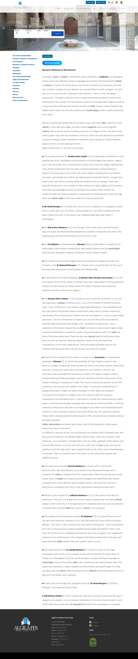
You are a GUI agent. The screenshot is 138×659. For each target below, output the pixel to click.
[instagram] (112, 2)
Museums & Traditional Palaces (24, 64)
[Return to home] (20, 5)
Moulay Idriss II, (75, 303)
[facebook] (109, 2)
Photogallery (112, 9)
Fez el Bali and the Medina (22, 56)
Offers (95, 9)
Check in (17, 30)
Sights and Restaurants (21, 79)
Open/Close (47, 56)
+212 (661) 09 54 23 (61, 630)
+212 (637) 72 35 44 (63, 639)
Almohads (59, 533)
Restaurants (17, 73)
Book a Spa (90, 2)
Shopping (16, 67)
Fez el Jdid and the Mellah (22, 76)
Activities (16, 88)
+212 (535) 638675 (59, 633)
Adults (39, 30)
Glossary (16, 91)
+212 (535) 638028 (61, 627)
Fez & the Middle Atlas (83, 9)
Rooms (59, 9)
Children (46, 30)
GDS (109, 634)
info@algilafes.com (61, 636)
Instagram (95, 626)
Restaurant (103, 9)
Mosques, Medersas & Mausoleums (25, 59)
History (15, 94)
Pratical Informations (20, 100)
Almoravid (47, 374)
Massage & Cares (69, 9)
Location (121, 9)
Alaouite (46, 231)
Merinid (45, 470)
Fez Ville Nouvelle (19, 82)
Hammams (16, 70)
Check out (28, 30)
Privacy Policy (93, 634)
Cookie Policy (103, 634)
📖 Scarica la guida (52, 63)
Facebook (95, 622)
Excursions (16, 85)
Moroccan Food (18, 97)
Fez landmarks (18, 61)
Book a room (101, 2)
